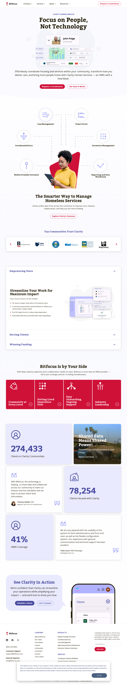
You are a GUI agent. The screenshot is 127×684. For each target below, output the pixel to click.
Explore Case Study (86, 457)
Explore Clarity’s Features (63, 216)
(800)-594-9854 (11, 647)
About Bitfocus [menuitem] (40, 637)
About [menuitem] (51, 4)
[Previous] (10, 244)
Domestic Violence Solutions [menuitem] (67, 648)
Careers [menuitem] (37, 645)
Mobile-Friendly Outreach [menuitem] (66, 637)
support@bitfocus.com (14, 654)
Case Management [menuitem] (64, 642)
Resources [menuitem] (64, 4)
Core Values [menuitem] (39, 642)
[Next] (116, 244)
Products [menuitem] (27, 4)
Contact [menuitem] (37, 654)
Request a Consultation (109, 4)
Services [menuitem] (40, 4)
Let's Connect (45, 603)
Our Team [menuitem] (38, 640)
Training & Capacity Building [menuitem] (68, 658)
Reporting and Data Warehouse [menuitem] (69, 645)
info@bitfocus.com (13, 661)
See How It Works (77, 86)
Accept (99, 675)
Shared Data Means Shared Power (92, 440)
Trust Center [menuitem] (39, 657)
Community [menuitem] (39, 648)
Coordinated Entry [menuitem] (64, 640)
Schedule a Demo (24, 603)
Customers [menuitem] (38, 651)
